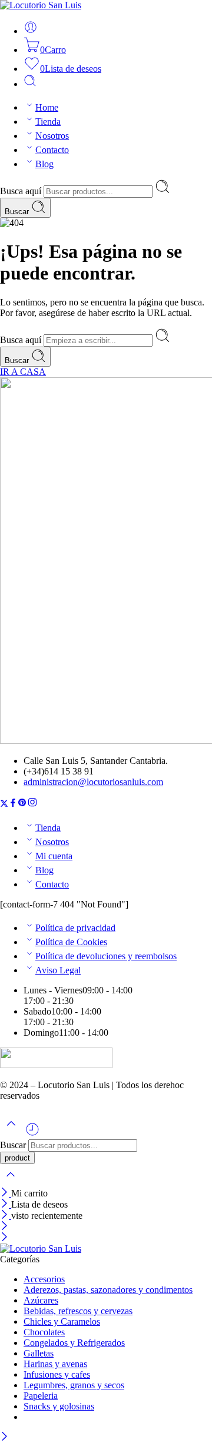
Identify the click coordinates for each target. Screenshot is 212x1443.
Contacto (52, 150)
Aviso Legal (58, 970)
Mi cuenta (53, 856)
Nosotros (52, 136)
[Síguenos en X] (4, 804)
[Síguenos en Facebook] (13, 804)
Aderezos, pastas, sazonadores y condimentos (108, 1290)
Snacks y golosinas (59, 1406)
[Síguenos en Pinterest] (22, 804)
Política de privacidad (75, 928)
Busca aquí (22, 191)
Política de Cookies (71, 942)
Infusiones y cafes (57, 1374)
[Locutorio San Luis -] (40, 5)
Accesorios (44, 1279)
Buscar (18, 211)
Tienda (48, 122)
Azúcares (41, 1300)
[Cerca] (5, 1193)
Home (46, 107)
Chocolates (44, 1332)
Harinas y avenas (55, 1364)
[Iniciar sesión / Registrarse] (31, 31)
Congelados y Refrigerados (74, 1343)
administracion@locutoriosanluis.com (93, 782)
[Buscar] (30, 84)
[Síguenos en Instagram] (32, 804)
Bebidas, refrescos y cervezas (78, 1311)
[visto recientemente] (32, 1134)
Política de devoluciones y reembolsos (106, 956)
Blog (44, 164)
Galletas (39, 1353)
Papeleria (41, 1396)
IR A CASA (23, 372)
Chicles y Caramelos (62, 1321)
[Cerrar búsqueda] (10, 1182)
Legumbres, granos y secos (74, 1385)
